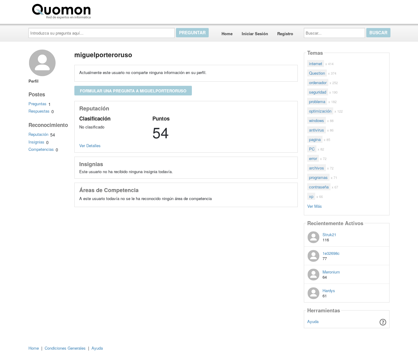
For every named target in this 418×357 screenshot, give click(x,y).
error (313, 158)
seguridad (317, 92)
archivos (316, 168)
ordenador (318, 82)
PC (312, 149)
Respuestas (39, 111)
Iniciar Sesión (255, 33)
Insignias (36, 142)
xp (311, 196)
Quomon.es (112, 10)
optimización (320, 111)
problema (317, 101)
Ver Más (314, 205)
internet (315, 63)
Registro (285, 33)
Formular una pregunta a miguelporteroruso (133, 91)
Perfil (33, 81)
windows (316, 120)
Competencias (41, 149)
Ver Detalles (90, 145)
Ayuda (313, 321)
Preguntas (37, 103)
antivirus (316, 130)
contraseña (319, 187)
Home (227, 33)
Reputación (38, 134)
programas (318, 177)
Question (317, 73)
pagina (315, 139)
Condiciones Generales (65, 348)
